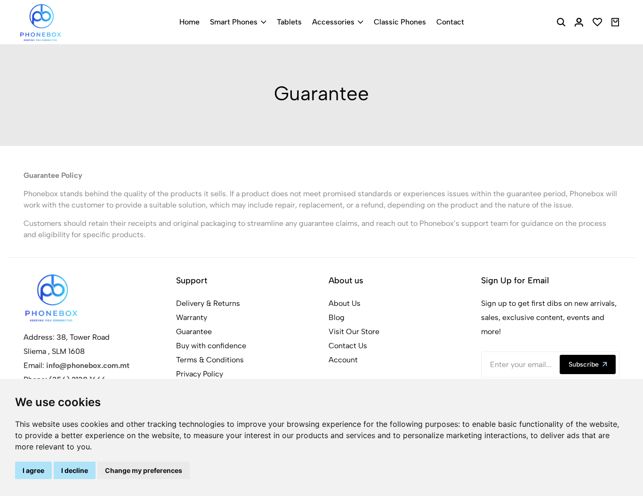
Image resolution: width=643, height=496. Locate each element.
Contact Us (348, 345)
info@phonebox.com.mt (87, 365)
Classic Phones (400, 21)
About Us (345, 303)
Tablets (289, 21)
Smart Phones (233, 21)
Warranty (191, 317)
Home (189, 21)
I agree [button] (33, 470)
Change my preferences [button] (143, 470)
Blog (337, 317)
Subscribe (584, 364)
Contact (450, 21)
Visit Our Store (354, 331)
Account (343, 359)
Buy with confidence (211, 345)
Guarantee (194, 331)
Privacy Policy (199, 373)
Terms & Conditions (210, 359)
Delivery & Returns (208, 303)
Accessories (333, 21)
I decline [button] (74, 470)
